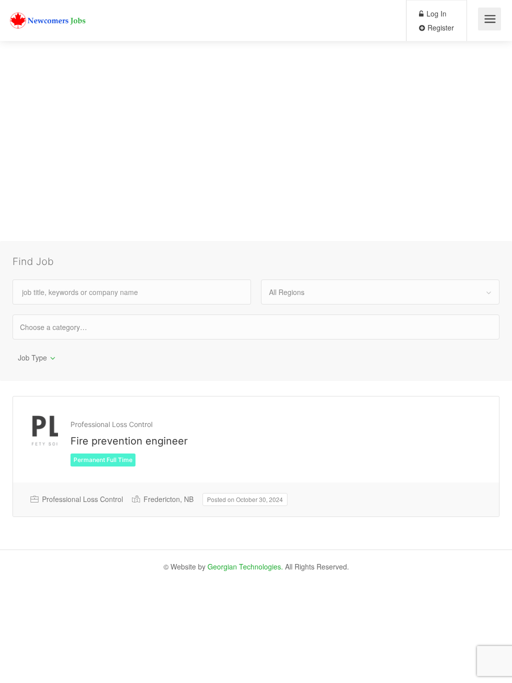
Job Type (32, 357)
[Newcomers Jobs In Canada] (48, 12)
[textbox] (62, 327)
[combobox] (380, 292)
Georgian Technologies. (245, 567)
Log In (435, 13)
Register (440, 27)
